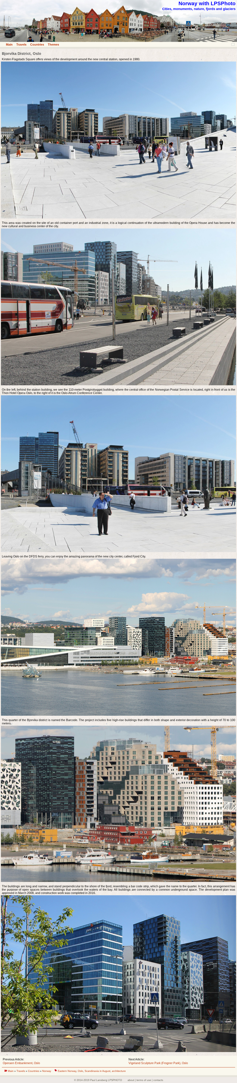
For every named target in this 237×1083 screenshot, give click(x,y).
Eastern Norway (67, 1070)
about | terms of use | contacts (145, 1080)
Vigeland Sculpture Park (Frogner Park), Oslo (158, 1063)
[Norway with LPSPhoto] (118, 40)
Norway (47, 1070)
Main (9, 44)
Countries (37, 44)
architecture (119, 1070)
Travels (21, 44)
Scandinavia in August (97, 1070)
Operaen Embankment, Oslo (21, 1063)
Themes (53, 44)
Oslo (80, 1070)
